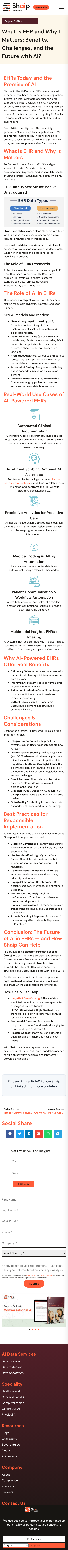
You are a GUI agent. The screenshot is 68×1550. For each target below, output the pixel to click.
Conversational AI (13, 1397)
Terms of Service (46, 1275)
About (6, 1475)
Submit (34, 1283)
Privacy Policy (31, 1275)
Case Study (9, 1439)
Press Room (9, 1486)
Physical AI (9, 1414)
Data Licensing (11, 1361)
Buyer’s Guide (11, 1444)
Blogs (5, 1433)
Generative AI (11, 1409)
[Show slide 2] (32, 1329)
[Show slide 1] (29, 1329)
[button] (10, 1134)
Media (6, 1450)
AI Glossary (9, 1456)
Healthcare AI (11, 1391)
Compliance (10, 1480)
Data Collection (12, 1367)
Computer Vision (13, 1403)
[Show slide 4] (38, 1329)
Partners (7, 1492)
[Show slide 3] (35, 1329)
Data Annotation (13, 1373)
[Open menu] (61, 7)
